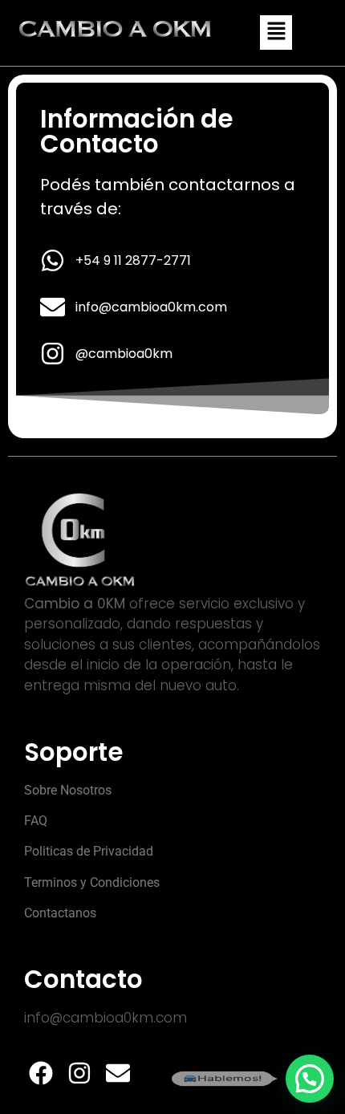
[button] (276, 32)
